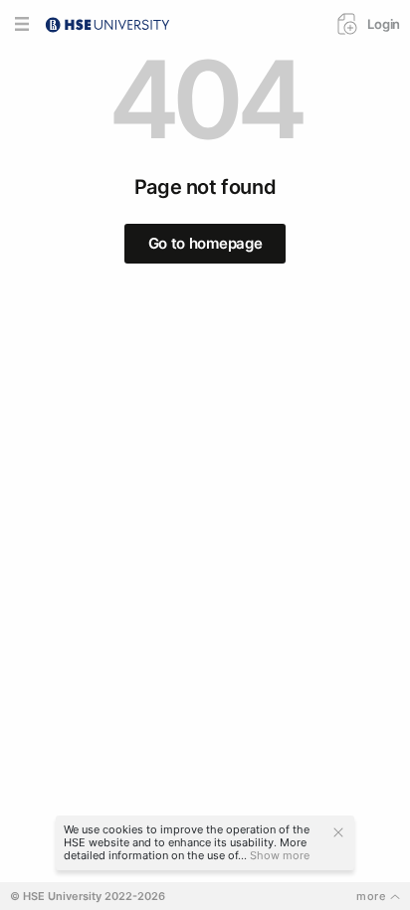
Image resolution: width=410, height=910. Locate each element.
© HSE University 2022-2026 (87, 896)
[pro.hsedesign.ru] (107, 22)
